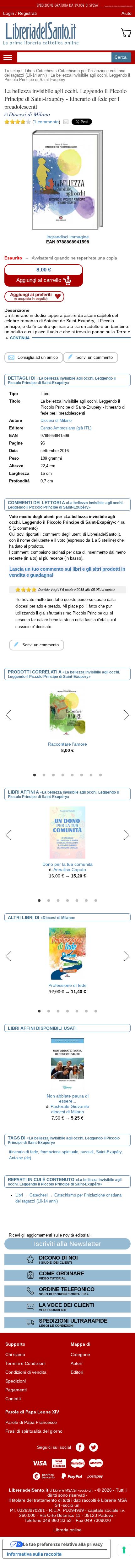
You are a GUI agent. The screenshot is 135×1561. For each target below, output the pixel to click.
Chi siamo (15, 1354)
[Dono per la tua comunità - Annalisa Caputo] (68, 832)
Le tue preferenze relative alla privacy (63, 1544)
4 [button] (63, 775)
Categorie (80, 1354)
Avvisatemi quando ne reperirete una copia (70, 257)
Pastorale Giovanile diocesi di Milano (70, 1109)
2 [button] (44, 775)
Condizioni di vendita (25, 1372)
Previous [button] (8, 714)
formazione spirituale (59, 1152)
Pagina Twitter (93, 1447)
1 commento (46, 121)
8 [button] (100, 775)
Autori (76, 1363)
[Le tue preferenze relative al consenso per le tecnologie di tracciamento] (124, 1550)
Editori (77, 1372)
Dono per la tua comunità (67, 864)
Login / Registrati (20, 13)
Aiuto (127, 13)
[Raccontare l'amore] (67, 711)
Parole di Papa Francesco (31, 1422)
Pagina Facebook (80, 1447)
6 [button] (81, 775)
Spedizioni (15, 1380)
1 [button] (34, 775)
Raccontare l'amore (67, 744)
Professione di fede (67, 985)
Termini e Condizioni (25, 1363)
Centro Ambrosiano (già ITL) (65, 428)
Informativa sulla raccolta (34, 1554)
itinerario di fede (23, 1152)
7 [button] (91, 775)
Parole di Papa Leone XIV (32, 1411)
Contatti (13, 1398)
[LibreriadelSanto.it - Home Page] (40, 33)
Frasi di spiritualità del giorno (33, 1431)
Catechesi (45, 71)
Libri (28, 71)
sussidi (87, 1152)
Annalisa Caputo (69, 869)
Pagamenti (16, 1389)
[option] (67, 721)
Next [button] (127, 714)
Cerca (121, 57)
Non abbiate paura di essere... (68, 1098)
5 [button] (72, 775)
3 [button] (53, 775)
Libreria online (67, 1529)
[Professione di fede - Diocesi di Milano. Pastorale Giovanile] (67, 953)
